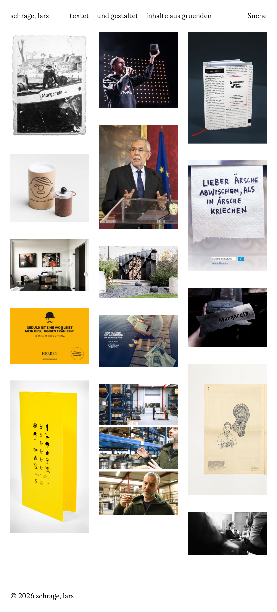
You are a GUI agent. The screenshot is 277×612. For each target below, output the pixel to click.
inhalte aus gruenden (179, 16)
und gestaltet (117, 16)
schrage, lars (29, 16)
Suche (257, 16)
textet (79, 16)
